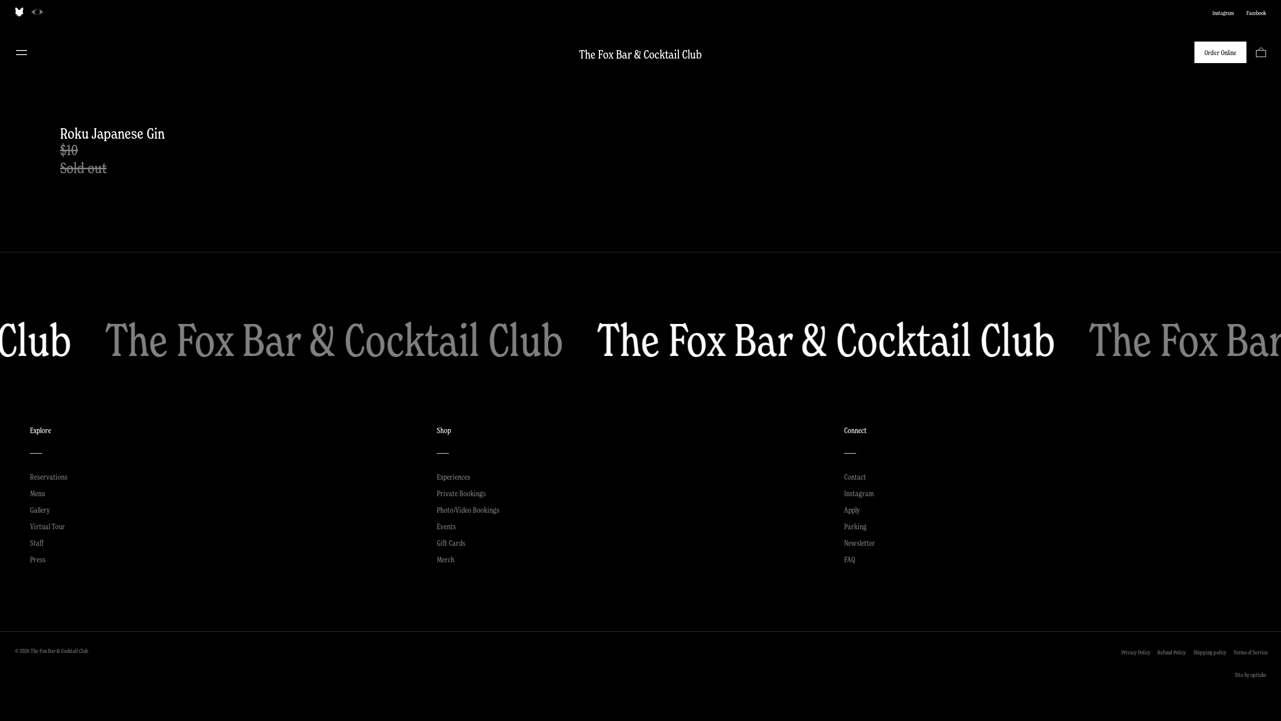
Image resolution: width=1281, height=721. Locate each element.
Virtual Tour (47, 526)
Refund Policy (1171, 652)
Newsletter (859, 542)
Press (38, 559)
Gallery (40, 509)
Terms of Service (1250, 652)
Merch (445, 559)
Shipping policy (1209, 652)
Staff (37, 542)
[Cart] (1261, 52)
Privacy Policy (1135, 652)
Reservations (49, 476)
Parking (855, 526)
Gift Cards (451, 542)
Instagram (1223, 13)
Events (446, 526)
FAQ (849, 559)
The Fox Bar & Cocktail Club (640, 54)
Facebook (1256, 13)
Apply (852, 509)
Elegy (37, 12)
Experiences (453, 476)
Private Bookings (461, 493)
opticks (1258, 674)
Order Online (1220, 53)
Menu (21, 52)
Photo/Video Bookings (468, 509)
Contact (855, 476)
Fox (19, 12)
